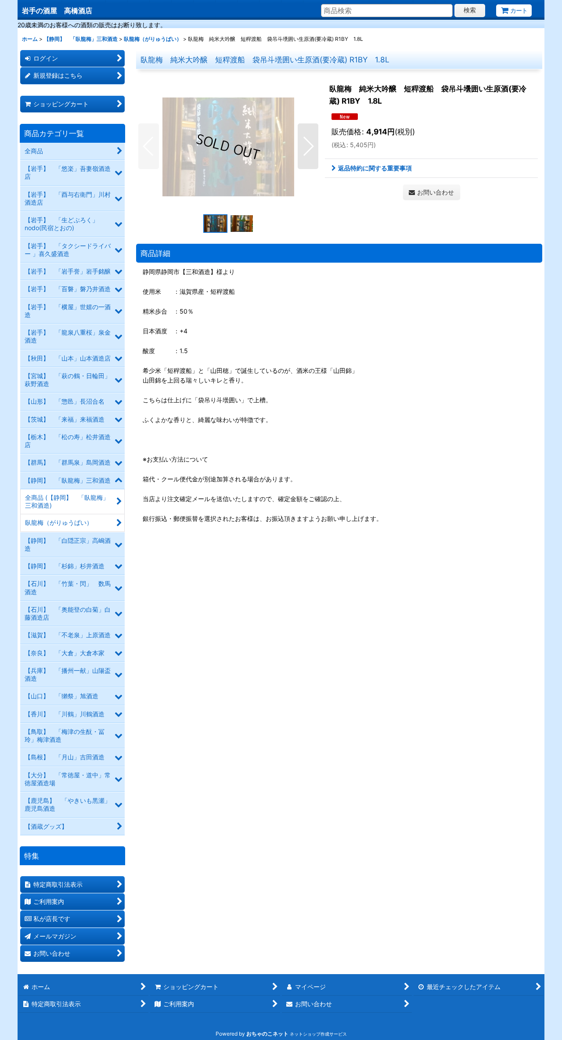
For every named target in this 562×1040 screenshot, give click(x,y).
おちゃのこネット (267, 1033)
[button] (148, 146)
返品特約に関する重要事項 (375, 168)
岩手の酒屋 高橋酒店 (57, 10)
